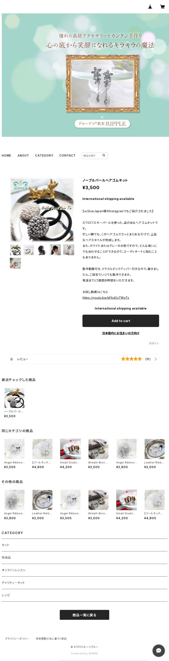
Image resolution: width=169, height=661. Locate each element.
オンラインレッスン (14, 570)
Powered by (80, 653)
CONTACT (67, 155)
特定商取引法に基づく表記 (51, 638)
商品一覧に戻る (84, 615)
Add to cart (120, 321)
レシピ (6, 595)
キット (5, 545)
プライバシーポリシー (17, 638)
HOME (6, 155)
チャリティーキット (13, 582)
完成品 (6, 557)
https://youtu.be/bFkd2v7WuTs (105, 297)
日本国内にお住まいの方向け (120, 333)
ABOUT (23, 155)
